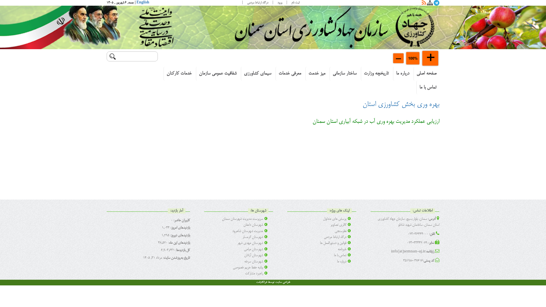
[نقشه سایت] (430, 4)
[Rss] (424, 4)
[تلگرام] (436, 4)
